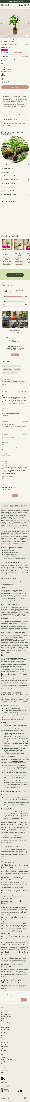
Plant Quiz (3, 1050)
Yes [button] (3, 410)
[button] (15, 296)
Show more (15, 495)
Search (3, 1061)
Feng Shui (8, 538)
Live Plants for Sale (5, 1025)
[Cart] (25, 5)
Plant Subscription (5, 1029)
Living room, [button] (5, 489)
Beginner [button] (4, 449)
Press (2, 1038)
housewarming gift (18, 887)
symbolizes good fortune (10, 540)
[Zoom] (27, 35)
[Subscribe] (24, 1000)
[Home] (1, 41)
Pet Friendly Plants (5, 1014)
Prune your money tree (7, 679)
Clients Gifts (4, 1018)
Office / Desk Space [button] (6, 455)
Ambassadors (4, 1046)
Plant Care (3, 1035)
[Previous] (1, 23)
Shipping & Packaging (6, 1059)
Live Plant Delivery (5, 1023)
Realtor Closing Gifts (6, 1020)
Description (6, 92)
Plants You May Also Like (10, 119)
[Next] (28, 23)
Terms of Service (5, 1070)
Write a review (15, 354)
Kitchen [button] (9, 489)
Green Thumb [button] (5, 415)
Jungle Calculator (5, 1012)
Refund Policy (4, 1068)
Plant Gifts (15, 236)
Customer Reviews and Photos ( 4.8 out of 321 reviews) (14, 125)
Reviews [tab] (6, 361)
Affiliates (3, 1048)
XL (14, 59)
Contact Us (4, 1057)
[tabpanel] (15, 431)
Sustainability (4, 1044)
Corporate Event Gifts (6, 1016)
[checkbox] (6, 372)
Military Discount (5, 1027)
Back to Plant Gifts (16, 274)
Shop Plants (4, 1010)
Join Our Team (4, 1042)
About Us (3, 1040)
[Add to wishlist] (27, 44)
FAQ (2, 1063)
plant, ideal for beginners (18, 558)
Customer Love (4, 1065)
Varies (3, 74)
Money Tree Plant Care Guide (11, 115)
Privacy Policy (4, 1072)
